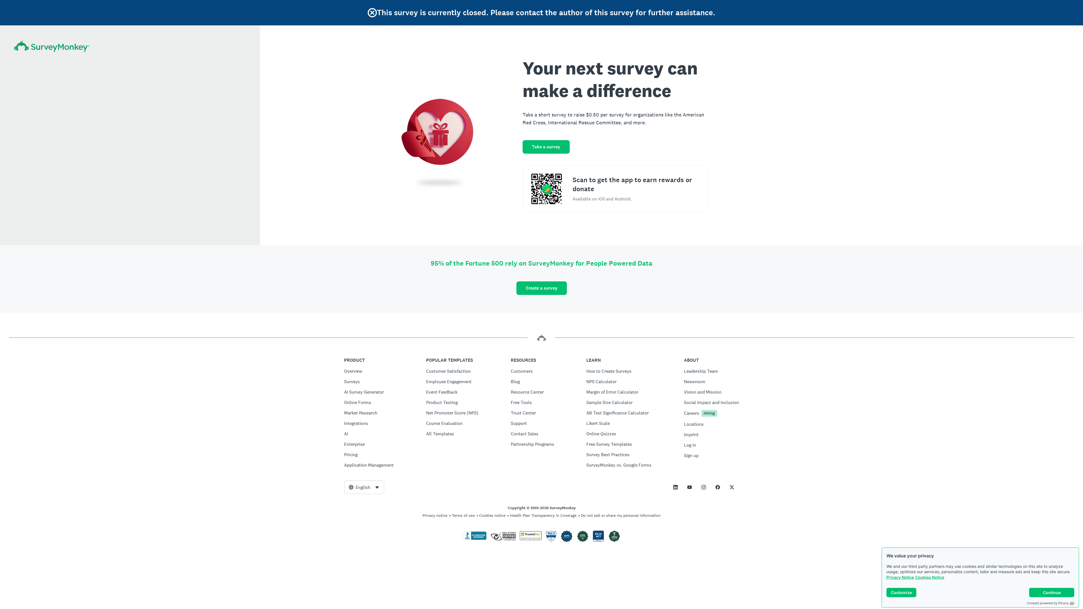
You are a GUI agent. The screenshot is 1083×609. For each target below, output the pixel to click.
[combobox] (364, 487)
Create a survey (542, 288)
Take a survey (546, 147)
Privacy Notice (900, 577)
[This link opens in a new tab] (675, 487)
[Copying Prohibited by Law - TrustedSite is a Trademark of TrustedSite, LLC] (531, 538)
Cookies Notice (929, 577)
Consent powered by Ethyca (1047, 603)
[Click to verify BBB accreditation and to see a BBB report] (475, 538)
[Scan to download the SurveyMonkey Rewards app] (546, 189)
